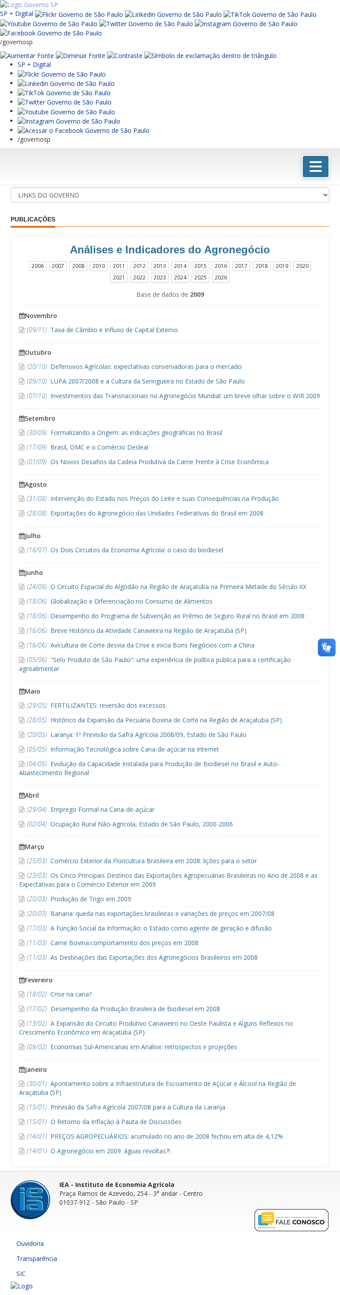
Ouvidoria (30, 1243)
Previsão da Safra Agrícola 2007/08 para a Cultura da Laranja (126, 1107)
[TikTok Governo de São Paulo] (64, 92)
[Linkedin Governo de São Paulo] (66, 83)
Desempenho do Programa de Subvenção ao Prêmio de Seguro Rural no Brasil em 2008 (166, 616)
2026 (221, 277)
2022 (139, 277)
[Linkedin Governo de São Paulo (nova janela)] (173, 13)
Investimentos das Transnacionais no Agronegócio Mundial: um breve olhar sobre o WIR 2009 (173, 396)
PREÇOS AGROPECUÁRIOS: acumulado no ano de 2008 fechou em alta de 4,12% (155, 1136)
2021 (119, 277)
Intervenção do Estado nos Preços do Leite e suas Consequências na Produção (153, 498)
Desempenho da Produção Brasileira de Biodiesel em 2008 (123, 1008)
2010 (99, 266)
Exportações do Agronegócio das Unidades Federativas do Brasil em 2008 (145, 513)
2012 (139, 266)
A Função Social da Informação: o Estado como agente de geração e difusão (149, 928)
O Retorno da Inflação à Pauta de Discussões (104, 1121)
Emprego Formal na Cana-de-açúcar (91, 809)
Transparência (36, 1258)
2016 (221, 266)
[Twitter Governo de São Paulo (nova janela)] (146, 23)
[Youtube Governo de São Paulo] (66, 111)
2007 (58, 266)
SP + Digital (16, 13)
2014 (180, 266)
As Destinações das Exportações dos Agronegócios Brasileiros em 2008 (142, 957)
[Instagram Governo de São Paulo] (246, 23)
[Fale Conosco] (291, 1219)
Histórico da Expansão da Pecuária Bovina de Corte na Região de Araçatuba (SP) (154, 720)
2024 (180, 277)
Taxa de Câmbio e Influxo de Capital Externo (102, 330)
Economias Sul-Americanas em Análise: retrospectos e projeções (132, 1047)
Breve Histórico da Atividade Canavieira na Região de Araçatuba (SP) (137, 630)
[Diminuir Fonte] (80, 55)
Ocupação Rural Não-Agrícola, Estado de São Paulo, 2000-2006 (130, 824)
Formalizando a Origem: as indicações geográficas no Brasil (124, 432)
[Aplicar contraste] (125, 55)
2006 (37, 266)
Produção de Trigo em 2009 (79, 899)
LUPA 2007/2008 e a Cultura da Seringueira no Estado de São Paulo (136, 381)
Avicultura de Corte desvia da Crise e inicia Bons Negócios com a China (141, 645)
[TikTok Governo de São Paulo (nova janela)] (270, 13)
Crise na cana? (59, 994)
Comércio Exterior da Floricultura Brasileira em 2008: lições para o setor (142, 861)
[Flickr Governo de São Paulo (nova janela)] (79, 13)
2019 (282, 266)
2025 (200, 277)
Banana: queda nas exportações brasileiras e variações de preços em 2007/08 (150, 913)
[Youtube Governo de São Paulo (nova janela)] (48, 23)
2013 (160, 266)
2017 (241, 266)
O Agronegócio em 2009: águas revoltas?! (98, 1151)
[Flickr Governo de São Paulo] (62, 73)
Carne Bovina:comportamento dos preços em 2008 (112, 942)
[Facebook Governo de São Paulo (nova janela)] (51, 32)
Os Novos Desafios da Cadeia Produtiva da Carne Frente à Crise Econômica (148, 462)
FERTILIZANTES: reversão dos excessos (96, 705)
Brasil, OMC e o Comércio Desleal (87, 447)
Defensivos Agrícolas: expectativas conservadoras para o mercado (134, 366)
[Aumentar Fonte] (27, 55)
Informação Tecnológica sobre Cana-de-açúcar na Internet (123, 749)
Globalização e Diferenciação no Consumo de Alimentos (119, 601)
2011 (119, 266)
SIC (21, 1273)
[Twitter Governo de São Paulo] (65, 101)
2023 (160, 277)
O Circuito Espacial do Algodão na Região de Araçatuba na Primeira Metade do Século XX (166, 586)
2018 (261, 266)
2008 (78, 266)
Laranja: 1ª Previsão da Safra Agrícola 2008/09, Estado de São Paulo (137, 734)
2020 (302, 266)
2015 (200, 266)
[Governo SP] (29, 4)
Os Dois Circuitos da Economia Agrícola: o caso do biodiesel (125, 550)
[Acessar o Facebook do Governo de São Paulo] (84, 130)
